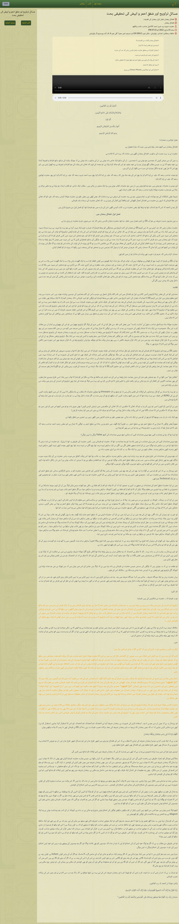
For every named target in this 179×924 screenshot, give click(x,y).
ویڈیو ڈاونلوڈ (10, 23)
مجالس (82, 3)
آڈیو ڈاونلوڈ (26, 23)
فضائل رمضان (169, 23)
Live (6, 3)
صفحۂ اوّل (97, 3)
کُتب (89, 3)
